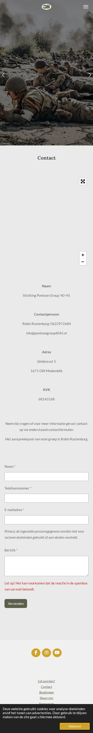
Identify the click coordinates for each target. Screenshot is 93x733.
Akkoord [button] (75, 726)
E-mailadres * (14, 510)
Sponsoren (46, 704)
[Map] (46, 221)
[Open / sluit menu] (86, 6)
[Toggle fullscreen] (82, 181)
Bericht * (11, 550)
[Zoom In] (82, 255)
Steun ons (46, 698)
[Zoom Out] (82, 261)
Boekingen (46, 692)
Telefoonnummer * (18, 488)
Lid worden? (46, 681)
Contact (46, 687)
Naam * (10, 466)
